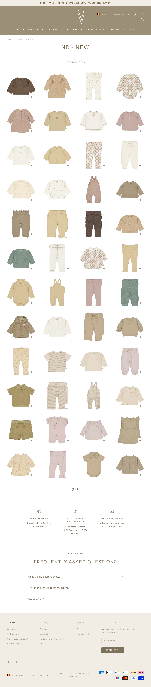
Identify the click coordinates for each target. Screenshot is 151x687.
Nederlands (120, 14)
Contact (128, 29)
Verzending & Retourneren (52, 639)
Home (20, 29)
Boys (40, 29)
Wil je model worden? (17, 639)
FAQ (42, 643)
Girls (30, 29)
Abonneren (113, 650)
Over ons (113, 29)
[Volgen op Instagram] (16, 662)
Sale (65, 29)
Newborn (52, 29)
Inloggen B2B (83, 634)
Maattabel (44, 634)
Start (10, 39)
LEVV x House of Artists (87, 29)
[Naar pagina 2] (77, 489)
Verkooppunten (14, 634)
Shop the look (13, 643)
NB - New (30, 39)
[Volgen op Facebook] (8, 662)
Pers (79, 629)
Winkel (19, 39)
